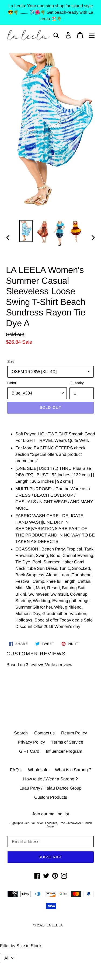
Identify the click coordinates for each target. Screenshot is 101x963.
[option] (26, 231)
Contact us (44, 733)
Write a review (58, 664)
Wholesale (38, 769)
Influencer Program (64, 751)
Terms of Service (67, 742)
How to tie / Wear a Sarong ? (50, 779)
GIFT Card (29, 751)
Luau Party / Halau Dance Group (50, 788)
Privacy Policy (31, 742)
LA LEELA (55, 925)
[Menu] (92, 35)
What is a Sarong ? (73, 769)
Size (11, 361)
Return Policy (74, 733)
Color (11, 383)
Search (21, 733)
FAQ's (16, 769)
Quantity (76, 383)
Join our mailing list (50, 814)
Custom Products (50, 797)
